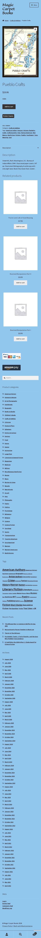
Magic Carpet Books (8, 9)
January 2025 (9, 727)
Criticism (8, 422)
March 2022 (8, 847)
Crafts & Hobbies (15, 20)
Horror (7, 443)
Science (7, 521)
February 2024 (9, 765)
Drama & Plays (9, 426)
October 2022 (9, 822)
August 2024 (9, 744)
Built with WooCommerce (23, 926)
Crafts (4, 133)
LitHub (10, 593)
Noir (3, 597)
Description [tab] (6, 148)
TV (33, 608)
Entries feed (6, 903)
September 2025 (10, 698)
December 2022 (10, 815)
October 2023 (9, 780)
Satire (17, 601)
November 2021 (10, 861)
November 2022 (10, 819)
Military (7, 468)
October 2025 (9, 695)
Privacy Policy (7, 926)
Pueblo (23, 135)
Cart (31, 932)
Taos (36, 135)
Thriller (20, 608)
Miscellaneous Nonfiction (13, 472)
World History (9, 553)
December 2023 (10, 773)
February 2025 (9, 723)
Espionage (18, 581)
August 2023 (9, 787)
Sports (7, 532)
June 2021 (8, 879)
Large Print (8, 454)
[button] (35, 29)
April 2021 (8, 886)
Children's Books (10, 415)
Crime (11, 580)
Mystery (33, 593)
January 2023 (9, 811)
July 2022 (8, 833)
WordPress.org (7, 908)
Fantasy (7, 436)
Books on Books (10, 412)
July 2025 (8, 705)
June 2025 (8, 709)
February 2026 (9, 681)
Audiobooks (9, 405)
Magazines (8, 461)
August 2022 (9, 829)
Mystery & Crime (10, 482)
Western (7, 546)
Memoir (19, 593)
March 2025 (8, 719)
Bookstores (5, 577)
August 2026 (9, 659)
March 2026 (8, 677)
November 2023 (10, 776)
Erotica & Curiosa (10, 433)
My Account (7, 934)
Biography (8, 408)
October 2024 (9, 737)
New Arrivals (9, 489)
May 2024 (8, 755)
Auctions (5, 574)
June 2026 (8, 666)
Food (6, 440)
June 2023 (8, 794)
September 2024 (10, 741)
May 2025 (8, 712)
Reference (8, 514)
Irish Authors (29, 585)
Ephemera (8, 429)
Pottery (18, 135)
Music (7, 479)
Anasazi (20, 130)
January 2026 (9, 684)
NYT (14, 597)
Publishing (11, 601)
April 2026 (8, 674)
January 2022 (9, 854)
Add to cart (9, 107)
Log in (4, 901)
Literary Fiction (12, 589)
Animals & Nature (10, 397)
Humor (7, 447)
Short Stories (16, 605)
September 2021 (10, 868)
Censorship (26, 577)
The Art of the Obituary (12, 633)
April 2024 (8, 758)
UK (35, 608)
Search (20, 934)
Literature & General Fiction (14, 458)
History (6, 584)
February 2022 (9, 850)
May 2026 (8, 670)
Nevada (7, 486)
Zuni (10, 137)
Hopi (18, 133)
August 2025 (9, 702)
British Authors (15, 576)
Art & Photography (11, 401)
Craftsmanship (12, 133)
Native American (26, 133)
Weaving (5, 137)
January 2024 (9, 769)
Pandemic (19, 597)
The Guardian (13, 608)
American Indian (11, 130)
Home (7, 20)
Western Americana (11, 550)
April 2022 (8, 843)
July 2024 (8, 748)
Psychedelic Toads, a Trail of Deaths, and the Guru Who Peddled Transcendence (21, 638)
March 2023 (8, 804)
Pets (6, 496)
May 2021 (8, 882)
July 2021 (8, 875)
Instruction (8, 450)
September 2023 (10, 783)
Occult (7, 493)
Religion (7, 518)
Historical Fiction (33, 581)
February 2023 (9, 808)
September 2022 (10, 826)
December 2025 (10, 688)
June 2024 (8, 751)
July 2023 (8, 790)
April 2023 (8, 801)
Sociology (8, 528)
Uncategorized (9, 542)
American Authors (13, 570)
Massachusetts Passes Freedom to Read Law (19, 629)
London (14, 593)
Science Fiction (10, 525)
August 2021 (9, 872)
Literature (27, 589)
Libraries (35, 585)
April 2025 (8, 716)
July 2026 (8, 663)
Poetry (7, 504)
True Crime (27, 608)
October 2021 (9, 865)
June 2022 (8, 836)
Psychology (8, 511)
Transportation (10, 535)
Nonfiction (11, 135)
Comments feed (7, 906)
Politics (7, 507)
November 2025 (10, 691)
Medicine (8, 465)
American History (10, 394)
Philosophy (8, 500)
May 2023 (8, 797)
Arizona (25, 130)
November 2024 (10, 734)
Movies (7, 475)
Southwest (30, 135)
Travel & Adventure (11, 539)
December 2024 (10, 730)
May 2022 (8, 840)
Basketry (32, 130)
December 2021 (10, 858)
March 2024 (8, 762)
